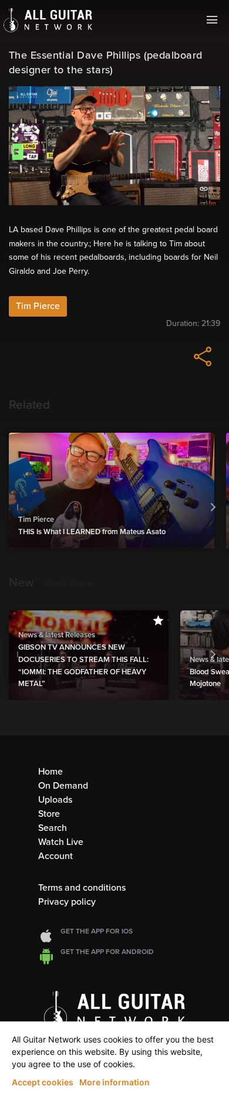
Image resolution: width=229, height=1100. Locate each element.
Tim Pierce (38, 306)
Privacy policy (67, 902)
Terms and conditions (82, 888)
